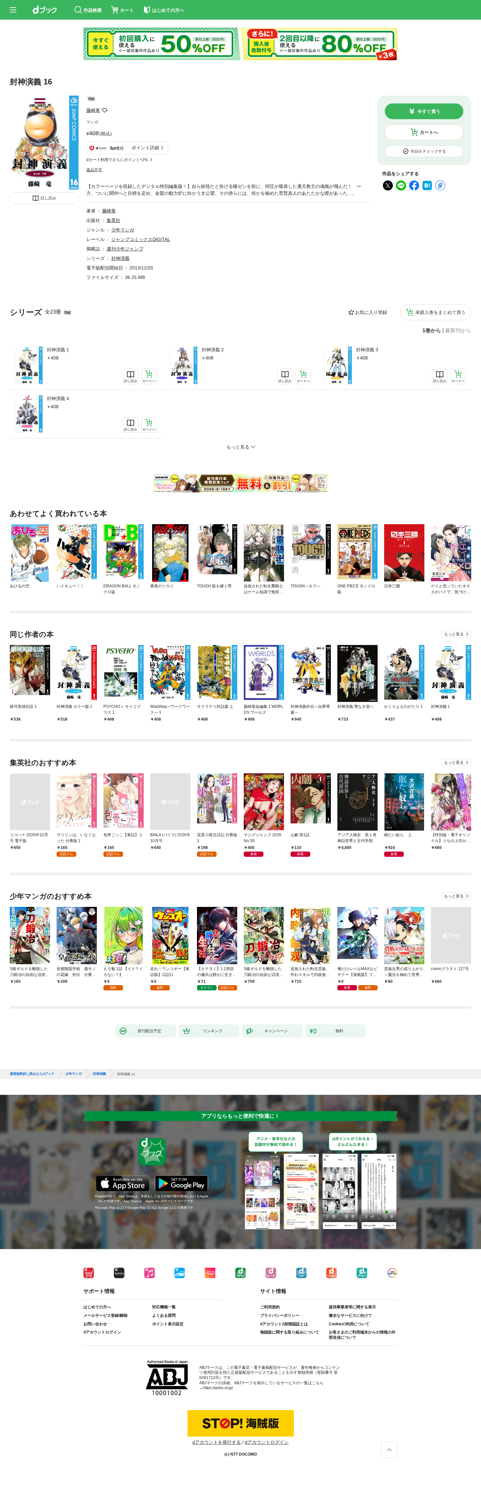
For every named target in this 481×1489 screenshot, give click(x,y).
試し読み (48, 198)
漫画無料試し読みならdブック (32, 1073)
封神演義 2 (213, 349)
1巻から (431, 330)
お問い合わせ (95, 1324)
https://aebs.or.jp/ (218, 1388)
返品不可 (94, 170)
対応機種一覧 (164, 1307)
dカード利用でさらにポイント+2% (117, 159)
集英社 (113, 220)
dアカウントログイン (102, 1332)
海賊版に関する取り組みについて (289, 1332)
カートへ (429, 132)
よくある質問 (164, 1315)
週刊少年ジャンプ (125, 248)
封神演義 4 (58, 398)
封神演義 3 (367, 349)
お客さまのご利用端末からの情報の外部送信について (362, 1335)
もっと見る (454, 634)
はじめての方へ (97, 1307)
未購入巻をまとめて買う (440, 312)
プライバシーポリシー (279, 1315)
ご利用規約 (270, 1307)
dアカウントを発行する (216, 1442)
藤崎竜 (93, 110)
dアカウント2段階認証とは (284, 1324)
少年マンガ (122, 229)
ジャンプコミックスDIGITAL (140, 239)
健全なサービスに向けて (350, 1315)
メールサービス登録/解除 (105, 1315)
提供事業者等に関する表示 (352, 1307)
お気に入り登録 (371, 312)
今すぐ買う (429, 111)
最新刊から (458, 330)
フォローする (104, 110)
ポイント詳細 (145, 147)
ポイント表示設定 (168, 1324)
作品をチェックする (428, 151)
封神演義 (120, 258)
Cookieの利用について (349, 1324)
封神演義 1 (58, 349)
